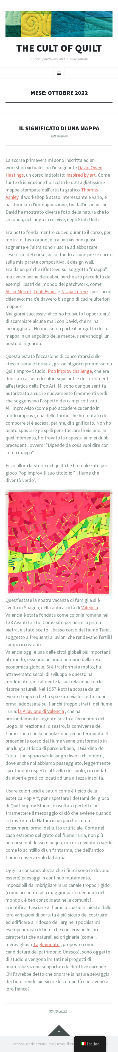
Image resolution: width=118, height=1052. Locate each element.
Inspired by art (81, 175)
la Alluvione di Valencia (41, 711)
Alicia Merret (18, 291)
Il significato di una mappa (59, 128)
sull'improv (59, 136)
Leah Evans (45, 291)
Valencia (89, 607)
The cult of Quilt (59, 48)
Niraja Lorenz (74, 291)
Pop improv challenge (70, 371)
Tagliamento (46, 944)
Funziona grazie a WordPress (32, 1044)
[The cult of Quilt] (59, 24)
